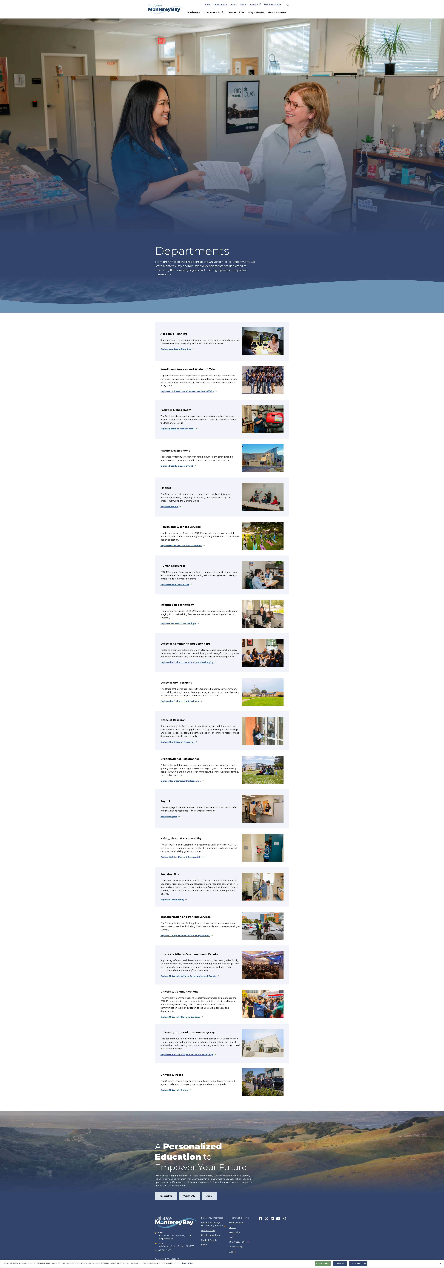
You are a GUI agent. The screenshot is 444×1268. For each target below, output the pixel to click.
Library (204, 1245)
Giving (243, 4)
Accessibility (234, 1232)
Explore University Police (174, 1090)
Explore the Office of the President (179, 701)
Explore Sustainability (172, 899)
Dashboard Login (272, 4)
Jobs (231, 1251)
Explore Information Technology (178, 623)
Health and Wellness (210, 1235)
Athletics (254, 4)
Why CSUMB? (256, 12)
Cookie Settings (236, 1247)
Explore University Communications (180, 1017)
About (233, 4)
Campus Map (164, 1239)
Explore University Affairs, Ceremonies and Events (188, 976)
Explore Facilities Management (177, 428)
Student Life (236, 12)
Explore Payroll (168, 816)
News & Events (277, 12)
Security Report (236, 1223)
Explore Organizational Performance (180, 781)
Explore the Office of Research (177, 742)
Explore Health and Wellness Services (181, 545)
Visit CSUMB (189, 1196)
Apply (207, 4)
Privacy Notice (186, 1263)
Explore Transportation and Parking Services (185, 935)
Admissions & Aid (214, 12)
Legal (231, 1237)
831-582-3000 (164, 1250)
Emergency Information (212, 1218)
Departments (220, 4)
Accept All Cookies (358, 1264)
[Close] (440, 1263)
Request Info (166, 1196)
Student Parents (209, 1240)
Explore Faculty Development (176, 466)
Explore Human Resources (174, 584)
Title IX (232, 1227)
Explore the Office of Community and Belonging (187, 662)
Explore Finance (169, 506)
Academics (193, 12)
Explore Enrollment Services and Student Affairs (187, 391)
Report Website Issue (239, 1218)
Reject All (340, 1264)
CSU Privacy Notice (238, 1242)
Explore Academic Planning (175, 349)
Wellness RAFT (208, 1230)
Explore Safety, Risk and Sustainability (181, 857)
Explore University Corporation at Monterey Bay (186, 1054)
